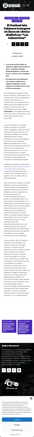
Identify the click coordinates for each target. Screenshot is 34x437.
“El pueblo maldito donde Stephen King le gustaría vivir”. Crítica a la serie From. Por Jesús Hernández (24, 328)
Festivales (24, 18)
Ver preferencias (17, 430)
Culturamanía (17, 53)
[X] (18, 44)
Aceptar (17, 419)
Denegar (17, 425)
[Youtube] (19, 370)
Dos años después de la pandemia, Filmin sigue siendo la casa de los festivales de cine (9, 327)
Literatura (17, 21)
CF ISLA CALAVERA (11, 18)
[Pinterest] (22, 44)
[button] (31, 398)
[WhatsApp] (26, 44)
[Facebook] (13, 44)
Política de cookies (15, 434)
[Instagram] (9, 370)
